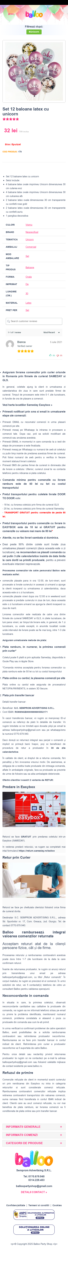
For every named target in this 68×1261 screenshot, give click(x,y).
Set (27, 256)
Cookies (57, 1205)
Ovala (29, 276)
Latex (28, 302)
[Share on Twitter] (50, 167)
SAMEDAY (27, 618)
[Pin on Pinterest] (56, 167)
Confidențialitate (15, 1205)
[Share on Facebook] (43, 167)
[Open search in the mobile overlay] (54, 14)
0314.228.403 (36, 1180)
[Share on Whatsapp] (62, 167)
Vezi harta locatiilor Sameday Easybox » (27, 405)
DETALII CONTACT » (34, 1192)
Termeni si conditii (38, 1205)
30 (27, 293)
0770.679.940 (36, 1176)
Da (27, 284)
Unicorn (30, 239)
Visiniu (29, 224)
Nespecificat (32, 232)
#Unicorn (34, 32)
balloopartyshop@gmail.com (26, 730)
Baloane (30, 267)
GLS (38, 618)
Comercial (31, 247)
